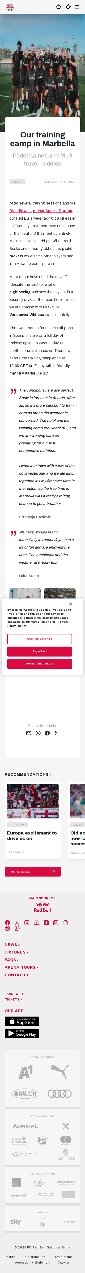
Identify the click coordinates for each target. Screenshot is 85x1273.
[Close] (70, 604)
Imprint (21, 625)
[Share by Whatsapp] (38, 733)
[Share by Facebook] (47, 733)
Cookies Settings (39, 638)
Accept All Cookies (39, 663)
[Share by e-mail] (29, 733)
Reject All (40, 651)
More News (20, 871)
